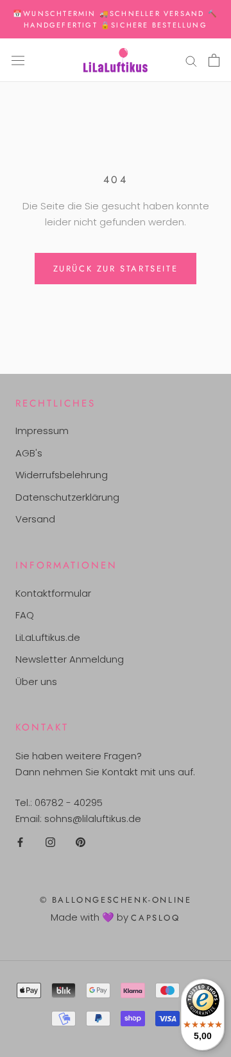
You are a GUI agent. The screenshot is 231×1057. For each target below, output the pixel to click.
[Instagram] (50, 842)
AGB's (28, 453)
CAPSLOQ (155, 918)
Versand (35, 519)
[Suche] (191, 59)
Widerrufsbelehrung (61, 474)
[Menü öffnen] (18, 60)
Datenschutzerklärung (67, 497)
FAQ (24, 615)
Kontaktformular (53, 593)
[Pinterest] (80, 842)
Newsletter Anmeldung (69, 659)
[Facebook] (20, 842)
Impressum (42, 430)
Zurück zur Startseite (115, 268)
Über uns (36, 681)
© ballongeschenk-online (116, 900)
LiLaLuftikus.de (47, 637)
